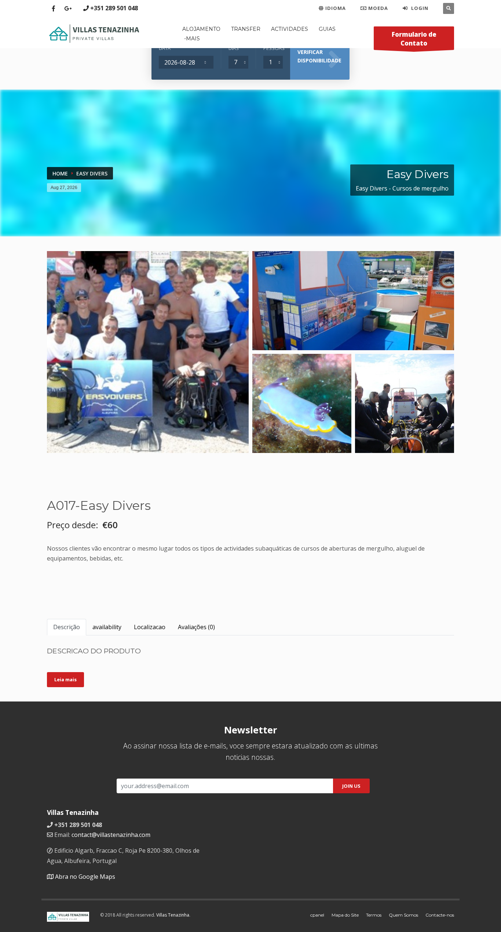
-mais (192, 38)
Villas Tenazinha (172, 915)
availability (106, 627)
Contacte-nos (439, 915)
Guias (327, 29)
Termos (373, 915)
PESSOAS (273, 48)
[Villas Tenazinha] (94, 32)
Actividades (289, 29)
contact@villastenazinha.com (111, 835)
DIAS (233, 48)
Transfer (245, 29)
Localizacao (149, 627)
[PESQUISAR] (448, 8)
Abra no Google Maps (84, 877)
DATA (165, 48)
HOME (60, 173)
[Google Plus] (67, 8)
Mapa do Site (345, 915)
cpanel (317, 915)
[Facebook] (53, 8)
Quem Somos (403, 915)
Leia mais (65, 679)
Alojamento (201, 29)
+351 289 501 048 (114, 8)
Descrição (66, 627)
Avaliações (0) (196, 627)
